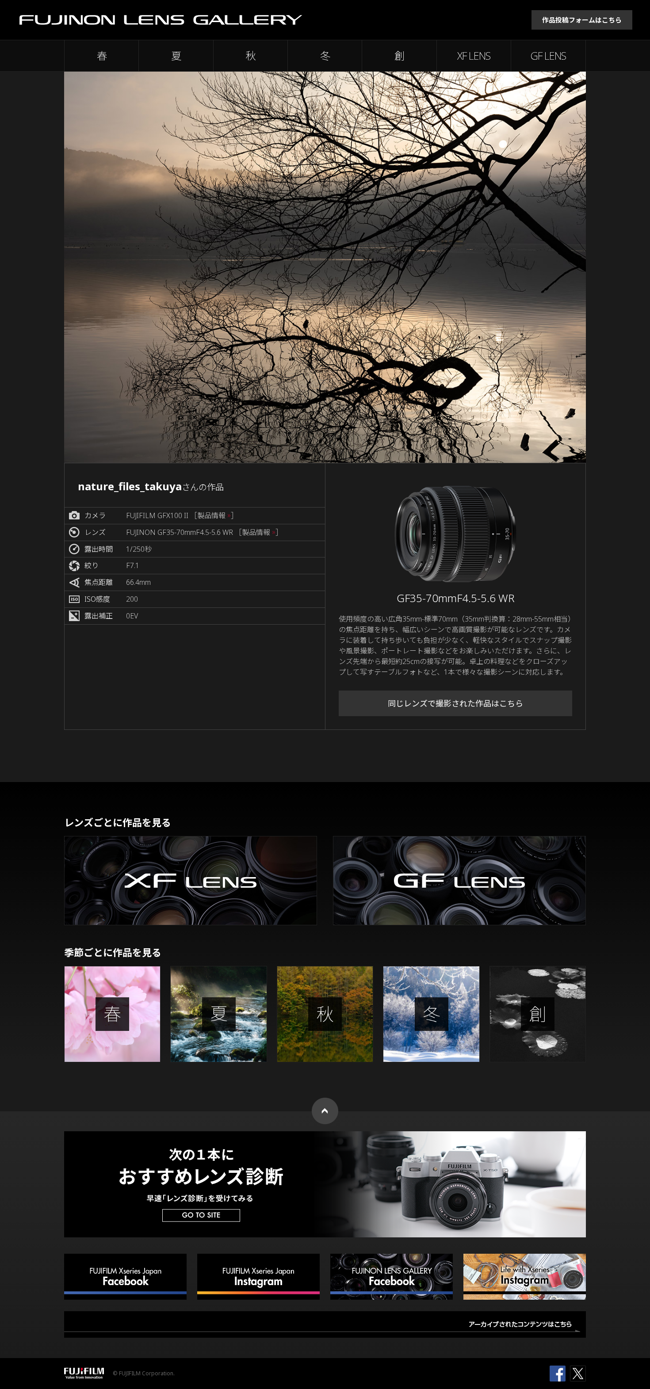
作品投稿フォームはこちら (582, 19)
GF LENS (548, 56)
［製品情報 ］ (214, 515)
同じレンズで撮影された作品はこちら (455, 703)
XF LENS (473, 56)
